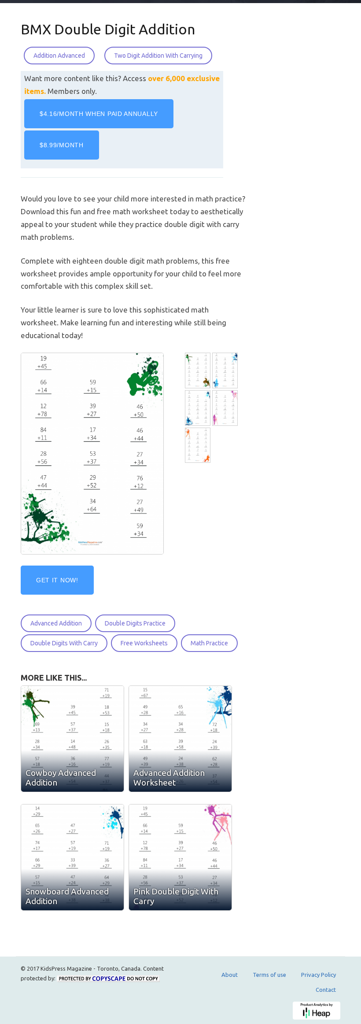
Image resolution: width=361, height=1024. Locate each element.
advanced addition (56, 623)
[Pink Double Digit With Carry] (225, 408)
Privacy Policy (318, 975)
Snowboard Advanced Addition (67, 896)
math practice (209, 643)
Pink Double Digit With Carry (175, 896)
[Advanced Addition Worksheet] (225, 370)
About (229, 975)
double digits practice (135, 623)
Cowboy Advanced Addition (61, 777)
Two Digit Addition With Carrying (158, 55)
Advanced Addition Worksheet (169, 777)
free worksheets (144, 643)
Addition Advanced (59, 55)
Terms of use (269, 975)
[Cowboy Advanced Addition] (198, 370)
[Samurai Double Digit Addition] (198, 445)
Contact (326, 990)
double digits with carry (64, 643)
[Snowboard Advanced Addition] (198, 408)
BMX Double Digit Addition (108, 29)
